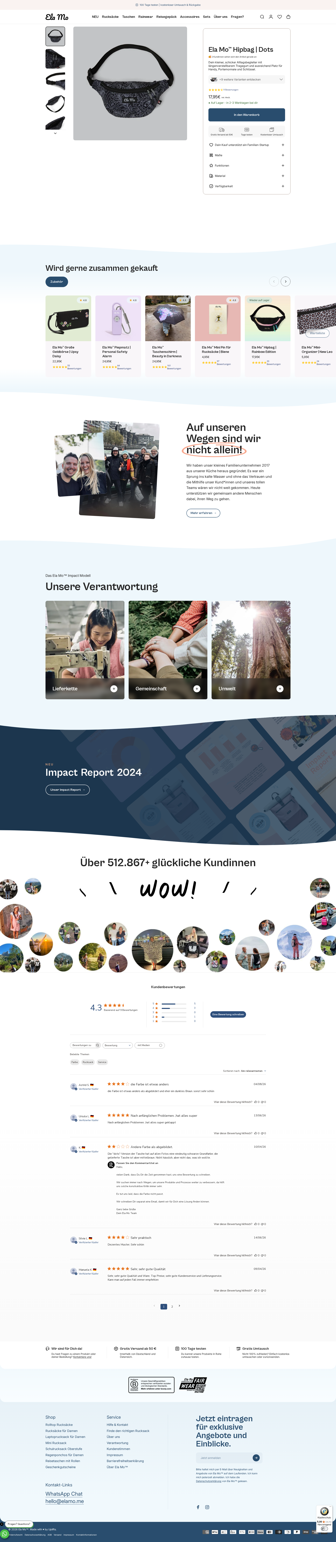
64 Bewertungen (124, 367)
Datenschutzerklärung (208, 1481)
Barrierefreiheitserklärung (125, 1461)
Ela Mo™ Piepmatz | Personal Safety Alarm (116, 352)
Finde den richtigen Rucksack (128, 1431)
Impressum (115, 1455)
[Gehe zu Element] (55, 36)
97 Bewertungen (224, 363)
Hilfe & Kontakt (117, 1425)
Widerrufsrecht (15, 1535)
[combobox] (118, 1045)
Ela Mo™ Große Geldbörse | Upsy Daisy (65, 352)
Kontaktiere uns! (82, 1356)
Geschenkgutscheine (61, 1467)
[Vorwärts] (285, 281)
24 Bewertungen (324, 363)
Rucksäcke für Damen (62, 1431)
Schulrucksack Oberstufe (64, 1449)
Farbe (75, 1062)
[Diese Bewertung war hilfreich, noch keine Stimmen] (255, 1102)
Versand (57, 1535)
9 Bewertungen (230, 89)
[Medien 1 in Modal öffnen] (130, 83)
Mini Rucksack (56, 1443)
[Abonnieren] (256, 1457)
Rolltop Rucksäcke (59, 1425)
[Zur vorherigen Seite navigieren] (155, 1306)
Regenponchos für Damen (64, 1455)
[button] (280, 17)
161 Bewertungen (174, 367)
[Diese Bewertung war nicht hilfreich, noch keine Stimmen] (262, 1102)
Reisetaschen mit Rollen (63, 1461)
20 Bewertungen (274, 363)
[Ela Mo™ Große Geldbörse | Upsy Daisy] (68, 318)
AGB (50, 1535)
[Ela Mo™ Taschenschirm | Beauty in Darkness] (168, 318)
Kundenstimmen (118, 1449)
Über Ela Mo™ (117, 1467)
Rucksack (88, 1062)
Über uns (113, 1437)
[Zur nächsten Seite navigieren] (180, 1306)
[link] (203, 513)
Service (102, 1062)
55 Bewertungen (74, 367)
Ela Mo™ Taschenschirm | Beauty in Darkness (167, 352)
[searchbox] (82, 1045)
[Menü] (330, 1507)
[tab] (57, 282)
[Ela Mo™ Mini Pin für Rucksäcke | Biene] (218, 318)
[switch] (324, 1529)
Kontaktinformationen (86, 1535)
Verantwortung (117, 1443)
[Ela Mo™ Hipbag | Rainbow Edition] (267, 318)
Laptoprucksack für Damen (65, 1437)
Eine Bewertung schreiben (228, 1014)
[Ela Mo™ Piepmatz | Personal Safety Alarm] (118, 318)
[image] (168, 871)
